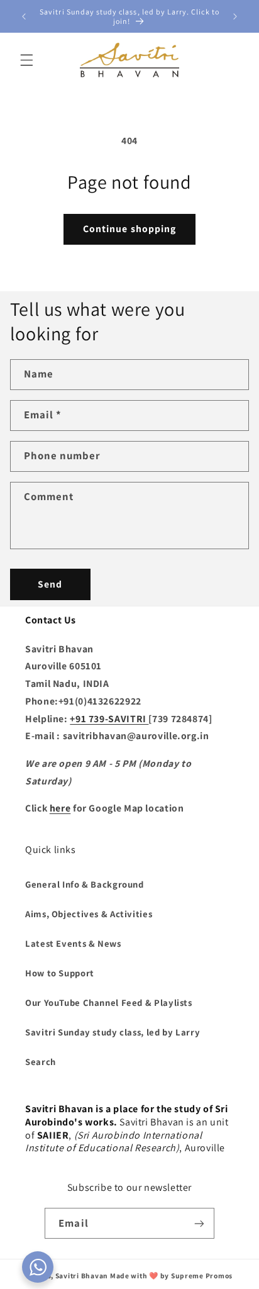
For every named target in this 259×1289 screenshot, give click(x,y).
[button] (26, 59)
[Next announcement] (235, 16)
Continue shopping (129, 228)
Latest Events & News (73, 943)
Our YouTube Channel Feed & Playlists (108, 1002)
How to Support (59, 973)
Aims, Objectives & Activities (88, 914)
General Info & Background (84, 884)
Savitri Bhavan (81, 1275)
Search (40, 1062)
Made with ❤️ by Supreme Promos (171, 1275)
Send (50, 584)
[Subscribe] (198, 1223)
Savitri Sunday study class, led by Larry (112, 1032)
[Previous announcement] (24, 16)
